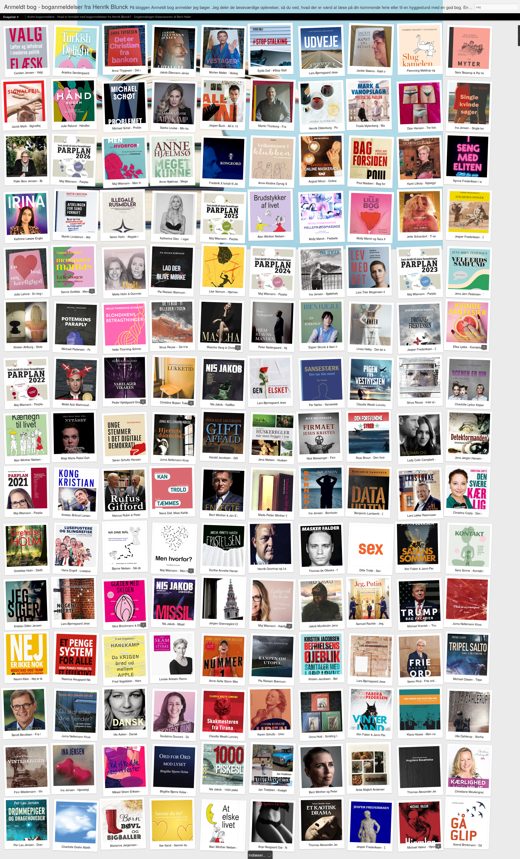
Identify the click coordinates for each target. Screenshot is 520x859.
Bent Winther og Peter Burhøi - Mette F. (334, 791)
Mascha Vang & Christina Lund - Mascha (233, 348)
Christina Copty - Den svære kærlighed (478, 513)
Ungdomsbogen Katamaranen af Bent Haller (162, 17)
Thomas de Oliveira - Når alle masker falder (337, 570)
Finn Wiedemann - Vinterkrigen (34, 791)
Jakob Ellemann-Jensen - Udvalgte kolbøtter (188, 73)
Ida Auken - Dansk (125, 734)
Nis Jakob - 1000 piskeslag (226, 789)
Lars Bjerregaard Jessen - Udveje (330, 72)
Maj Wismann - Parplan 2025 (228, 238)
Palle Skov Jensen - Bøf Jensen (34, 181)
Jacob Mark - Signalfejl (26, 126)
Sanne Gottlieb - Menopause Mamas (84, 291)
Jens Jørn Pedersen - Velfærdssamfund (480, 294)
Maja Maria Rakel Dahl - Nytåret (81, 458)
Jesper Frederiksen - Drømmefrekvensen (433, 349)
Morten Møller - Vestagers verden (230, 73)
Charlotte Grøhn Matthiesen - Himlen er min (90, 848)
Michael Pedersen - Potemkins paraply (86, 350)
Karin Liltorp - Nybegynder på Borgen (431, 183)
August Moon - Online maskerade (330, 180)
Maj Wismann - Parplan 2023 (426, 293)
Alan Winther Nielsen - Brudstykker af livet (284, 236)
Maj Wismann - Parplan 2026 (78, 181)
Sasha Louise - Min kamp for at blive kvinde (188, 128)
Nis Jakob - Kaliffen (222, 404)
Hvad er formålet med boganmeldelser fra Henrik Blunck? (94, 17)
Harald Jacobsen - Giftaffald (227, 457)
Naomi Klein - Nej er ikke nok (32, 678)
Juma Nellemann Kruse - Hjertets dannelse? (188, 460)
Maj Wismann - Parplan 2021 (32, 512)
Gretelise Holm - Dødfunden (32, 570)
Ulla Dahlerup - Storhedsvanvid (475, 736)
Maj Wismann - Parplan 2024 (277, 294)
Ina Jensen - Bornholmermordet (329, 512)
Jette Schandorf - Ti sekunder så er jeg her (434, 236)
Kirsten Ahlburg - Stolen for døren (35, 346)
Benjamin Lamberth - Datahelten (375, 513)
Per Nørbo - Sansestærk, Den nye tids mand (337, 404)
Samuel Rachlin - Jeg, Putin (373, 623)
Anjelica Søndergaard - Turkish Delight (86, 73)
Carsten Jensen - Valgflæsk (31, 72)
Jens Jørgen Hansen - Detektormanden (480, 458)
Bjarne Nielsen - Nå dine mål (130, 568)
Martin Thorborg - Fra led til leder (279, 126)
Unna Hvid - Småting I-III (325, 736)
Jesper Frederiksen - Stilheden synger (479, 237)
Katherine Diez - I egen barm (178, 238)
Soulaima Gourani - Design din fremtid (184, 737)
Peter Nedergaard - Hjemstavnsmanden (284, 348)
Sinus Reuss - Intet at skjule (425, 402)
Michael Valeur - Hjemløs (423, 846)
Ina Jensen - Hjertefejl (75, 790)
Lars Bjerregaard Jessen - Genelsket (280, 402)
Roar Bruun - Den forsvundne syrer (378, 457)
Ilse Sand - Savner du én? (176, 845)
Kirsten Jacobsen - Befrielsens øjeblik (332, 678)
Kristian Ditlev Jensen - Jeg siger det (37, 625)
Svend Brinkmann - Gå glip (470, 845)
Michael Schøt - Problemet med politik (136, 127)
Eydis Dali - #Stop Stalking (274, 70)
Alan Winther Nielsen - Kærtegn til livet (38, 459)
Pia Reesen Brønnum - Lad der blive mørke (185, 293)
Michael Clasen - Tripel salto (471, 679)
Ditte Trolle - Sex (370, 570)
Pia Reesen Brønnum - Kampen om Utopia (285, 682)
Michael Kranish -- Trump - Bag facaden (433, 625)
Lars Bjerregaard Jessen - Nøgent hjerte (87, 623)
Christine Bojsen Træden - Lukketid (182, 403)
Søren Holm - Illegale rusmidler (130, 236)
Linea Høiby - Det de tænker (374, 349)
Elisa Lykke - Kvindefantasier (471, 347)
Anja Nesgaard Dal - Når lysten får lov (282, 847)
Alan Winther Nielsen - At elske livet (232, 847)
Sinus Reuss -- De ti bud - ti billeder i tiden (186, 346)
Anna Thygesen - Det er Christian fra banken (141, 70)
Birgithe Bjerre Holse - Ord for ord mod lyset (188, 792)
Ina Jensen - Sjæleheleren (326, 293)
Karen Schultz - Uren (271, 734)
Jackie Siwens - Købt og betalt (375, 71)
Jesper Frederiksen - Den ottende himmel (383, 847)
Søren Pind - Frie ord (420, 681)
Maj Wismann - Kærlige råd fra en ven (282, 626)
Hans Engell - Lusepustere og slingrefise (88, 571)
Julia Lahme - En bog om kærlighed (37, 293)
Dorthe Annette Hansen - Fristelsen (232, 571)
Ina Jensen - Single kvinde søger (476, 128)
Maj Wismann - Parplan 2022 (32, 404)
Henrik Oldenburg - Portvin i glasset (332, 127)
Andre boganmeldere (40, 17)
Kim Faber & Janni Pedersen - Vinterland (382, 735)
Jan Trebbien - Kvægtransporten (279, 790)
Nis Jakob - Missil (173, 623)
